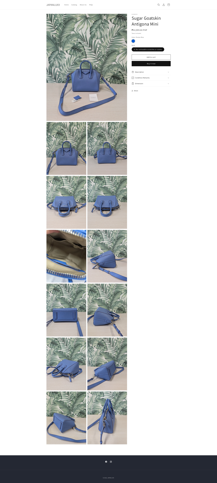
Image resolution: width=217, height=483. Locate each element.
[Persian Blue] (133, 41)
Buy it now (151, 64)
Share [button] (136, 91)
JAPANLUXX (110, 478)
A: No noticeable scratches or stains (148, 49)
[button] (158, 4)
